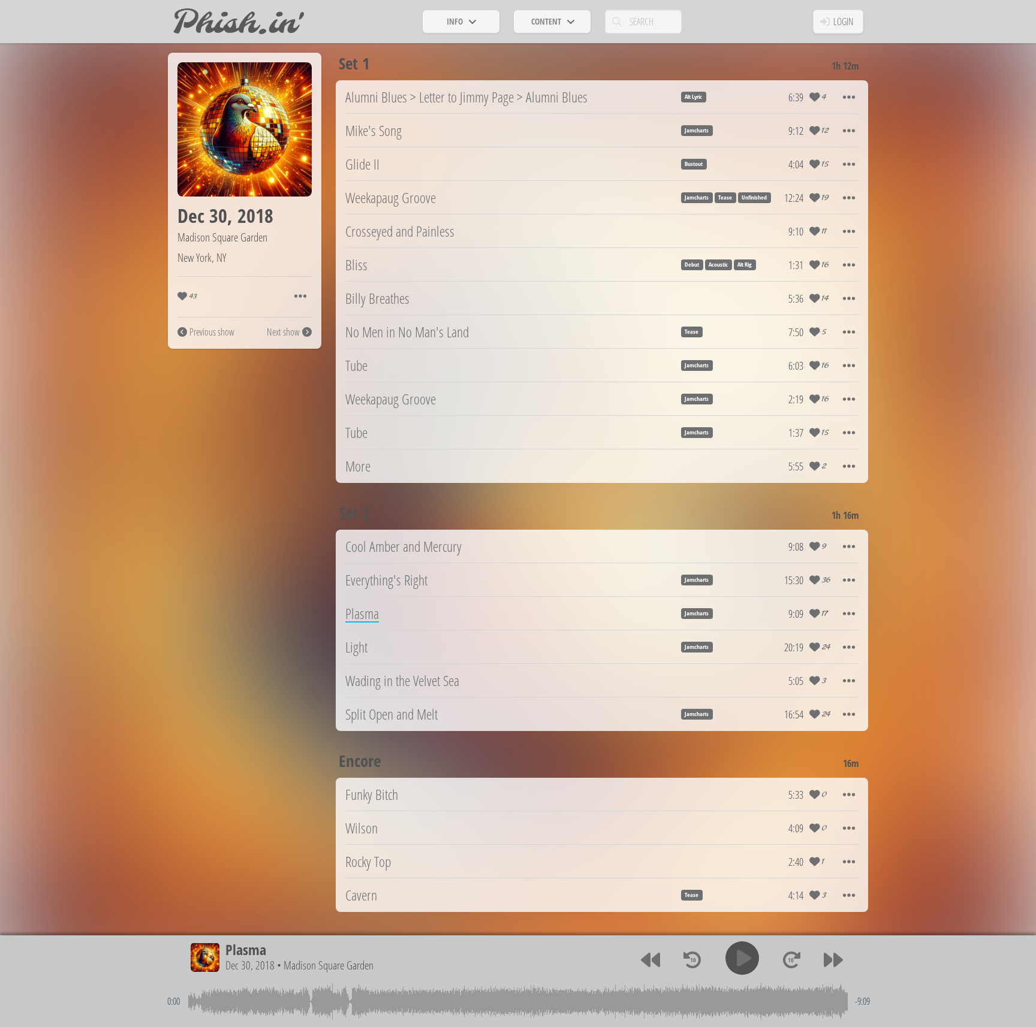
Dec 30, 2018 (250, 965)
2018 (255, 215)
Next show (283, 332)
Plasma (245, 949)
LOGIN (843, 21)
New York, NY (201, 257)
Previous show (211, 332)
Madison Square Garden (222, 237)
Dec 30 (202, 215)
